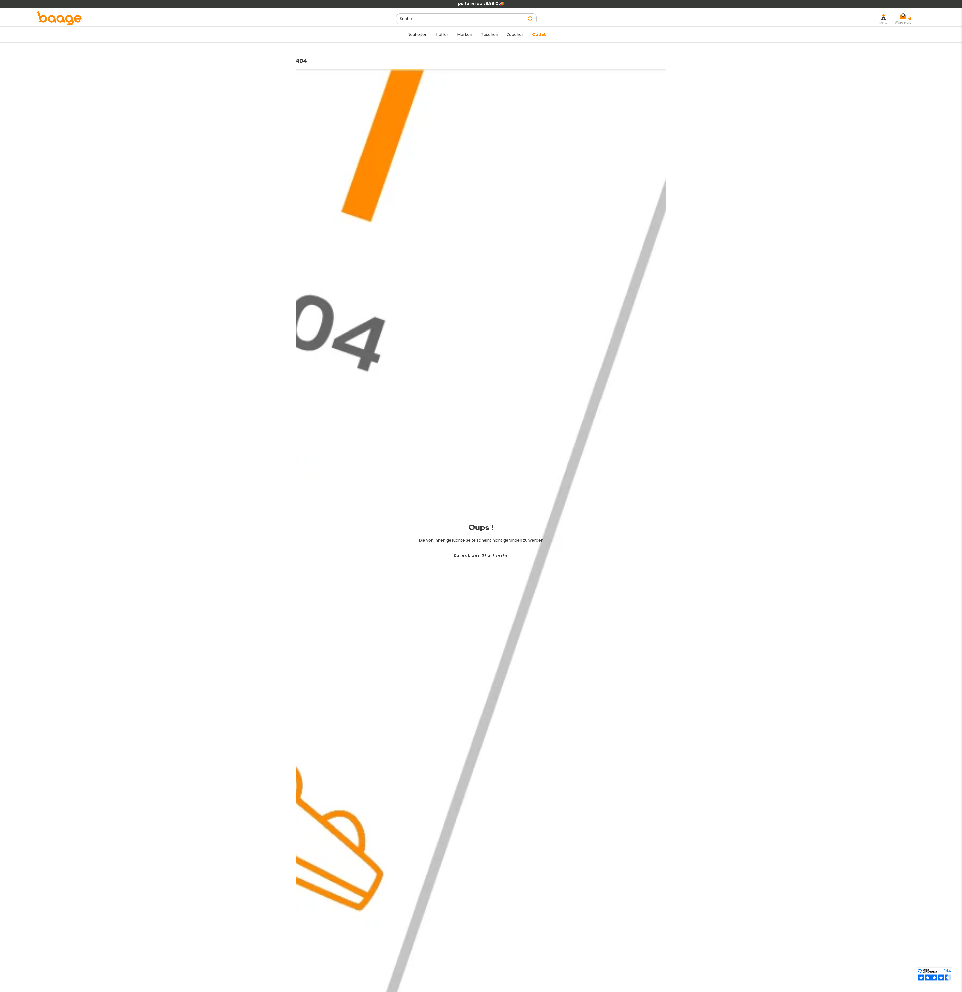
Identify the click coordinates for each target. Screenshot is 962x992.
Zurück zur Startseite (481, 555)
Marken (464, 34)
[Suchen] (530, 18)
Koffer (442, 34)
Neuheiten (417, 34)
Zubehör (515, 34)
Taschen (489, 34)
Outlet (539, 34)
